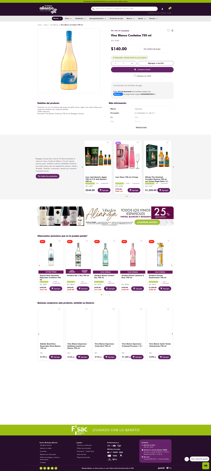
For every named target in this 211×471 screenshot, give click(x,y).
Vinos (46, 25)
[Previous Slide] (82, 167)
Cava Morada (72, 271)
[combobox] (124, 9)
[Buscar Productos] (93, 9)
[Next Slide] (173, 167)
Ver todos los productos (47, 176)
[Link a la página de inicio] (39, 25)
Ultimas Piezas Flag (51, 272)
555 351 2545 (148, 447)
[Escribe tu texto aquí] (105, 430)
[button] (152, 49)
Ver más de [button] (120, 31)
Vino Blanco (54, 25)
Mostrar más (141, 127)
